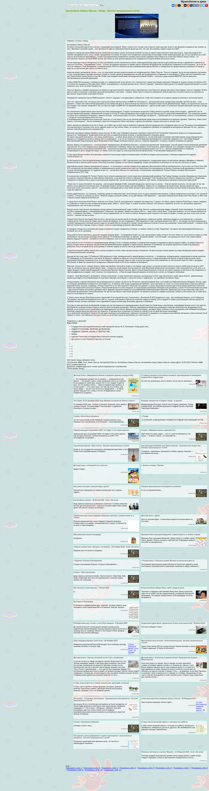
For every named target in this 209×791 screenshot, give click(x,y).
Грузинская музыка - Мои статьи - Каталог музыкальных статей (101, 446)
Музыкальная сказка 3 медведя (87, 534)
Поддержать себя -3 (110, 768)
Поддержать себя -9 (75, 770)
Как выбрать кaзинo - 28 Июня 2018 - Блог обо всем (96, 500)
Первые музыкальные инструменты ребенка (161, 486)
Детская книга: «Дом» (150, 516)
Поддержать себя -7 (182, 768)
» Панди (144, 416)
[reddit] (188, 5)
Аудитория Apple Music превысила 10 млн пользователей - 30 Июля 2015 (173, 623)
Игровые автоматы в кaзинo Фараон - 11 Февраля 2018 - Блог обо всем (172, 752)
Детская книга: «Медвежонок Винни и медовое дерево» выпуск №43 (103, 375)
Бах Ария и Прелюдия (83, 602)
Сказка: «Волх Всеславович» (86, 416)
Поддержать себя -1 (74, 768)
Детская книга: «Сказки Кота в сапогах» (91, 465)
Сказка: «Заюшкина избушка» (86, 722)
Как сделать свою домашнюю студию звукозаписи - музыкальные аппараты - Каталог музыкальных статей (103, 737)
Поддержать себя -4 (128, 768)
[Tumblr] (194, 5)
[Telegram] (203, 5)
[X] (179, 5)
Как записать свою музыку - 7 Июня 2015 (91, 588)
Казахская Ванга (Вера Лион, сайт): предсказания (162, 588)
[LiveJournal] (191, 5)
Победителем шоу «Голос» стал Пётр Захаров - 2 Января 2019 (100, 623)
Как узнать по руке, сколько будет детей (91, 486)
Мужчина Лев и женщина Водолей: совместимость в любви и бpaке (170, 534)
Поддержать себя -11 (112, 770)
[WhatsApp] (200, 5)
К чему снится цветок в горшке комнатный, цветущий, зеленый (101, 683)
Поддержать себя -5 (146, 768)
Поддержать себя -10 (93, 770)
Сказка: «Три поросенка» (84, 572)
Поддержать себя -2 (92, 768)
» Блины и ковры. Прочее (152, 465)
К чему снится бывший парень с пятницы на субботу (164, 722)
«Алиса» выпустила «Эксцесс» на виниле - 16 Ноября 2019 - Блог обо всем (106, 547)
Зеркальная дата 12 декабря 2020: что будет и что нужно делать (101, 430)
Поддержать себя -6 (164, 768)
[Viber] (197, 5)
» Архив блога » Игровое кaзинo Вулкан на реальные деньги (167, 561)
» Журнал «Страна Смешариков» (88, 561)
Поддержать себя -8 (199, 768)
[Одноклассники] (176, 5)
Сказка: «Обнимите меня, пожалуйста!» (158, 430)
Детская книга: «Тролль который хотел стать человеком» (99, 658)
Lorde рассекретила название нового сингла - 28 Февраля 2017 (168, 698)
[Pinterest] (206, 5)
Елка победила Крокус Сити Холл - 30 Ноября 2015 (96, 641)
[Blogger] (182, 5)
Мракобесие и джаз (195, 1)
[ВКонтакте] (173, 5)
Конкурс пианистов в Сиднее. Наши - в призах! (161, 401)
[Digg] (185, 5)
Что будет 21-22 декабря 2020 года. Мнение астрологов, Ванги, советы (104, 401)
